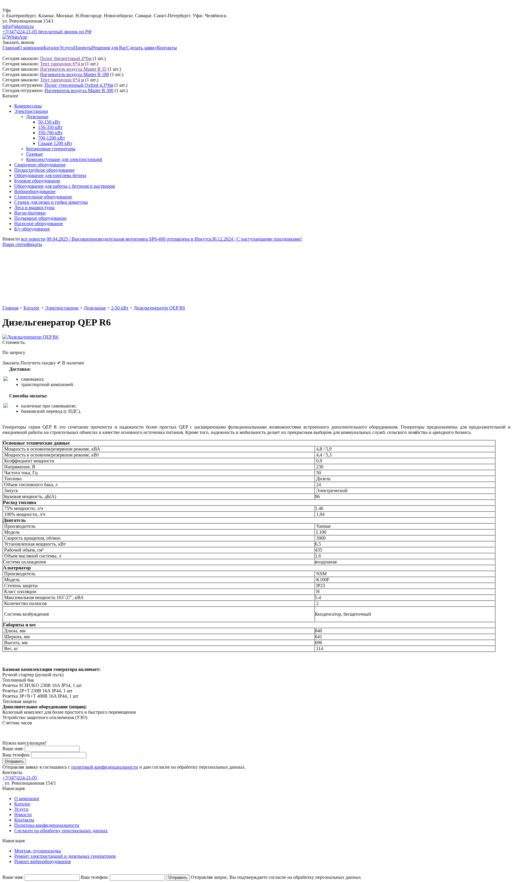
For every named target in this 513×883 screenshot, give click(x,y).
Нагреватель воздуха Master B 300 (79, 90)
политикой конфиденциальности (104, 767)
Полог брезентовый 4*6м (65, 58)
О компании (30, 47)
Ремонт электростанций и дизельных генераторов (65, 856)
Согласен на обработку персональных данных (61, 830)
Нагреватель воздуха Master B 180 (74, 74)
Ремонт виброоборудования (42, 861)
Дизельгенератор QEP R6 (159, 307)
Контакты (167, 47)
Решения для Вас (109, 47)
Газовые (34, 154)
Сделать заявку (141, 47)
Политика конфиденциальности (46, 825)
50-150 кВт (49, 121)
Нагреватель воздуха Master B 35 (73, 69)
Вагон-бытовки (30, 212)
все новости (33, 238)
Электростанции (31, 111)
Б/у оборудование (32, 228)
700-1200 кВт (51, 137)
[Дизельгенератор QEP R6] (30, 336)
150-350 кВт (50, 127)
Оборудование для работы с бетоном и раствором (64, 186)
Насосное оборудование (38, 223)
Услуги (67, 47)
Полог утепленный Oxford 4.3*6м (79, 85)
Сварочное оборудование (40, 164)
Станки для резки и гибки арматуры (51, 202)
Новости (23, 814)
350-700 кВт (50, 132)
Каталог (51, 47)
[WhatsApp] (14, 37)
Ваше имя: (12, 748)
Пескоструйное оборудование (44, 170)
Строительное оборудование (43, 196)
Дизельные (37, 116)
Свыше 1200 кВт (55, 143)
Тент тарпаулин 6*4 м (62, 63)
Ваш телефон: (16, 754)
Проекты (83, 47)
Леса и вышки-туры (34, 207)
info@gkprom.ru (18, 26)
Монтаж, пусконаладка (37, 850)
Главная (10, 47)
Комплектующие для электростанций (64, 159)
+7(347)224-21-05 (19, 777)
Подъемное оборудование (40, 218)
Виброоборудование (35, 191)
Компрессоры (28, 105)
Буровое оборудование (37, 180)
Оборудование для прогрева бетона (50, 175)
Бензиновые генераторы (50, 148)
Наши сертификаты (22, 244)
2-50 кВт (120, 307)
